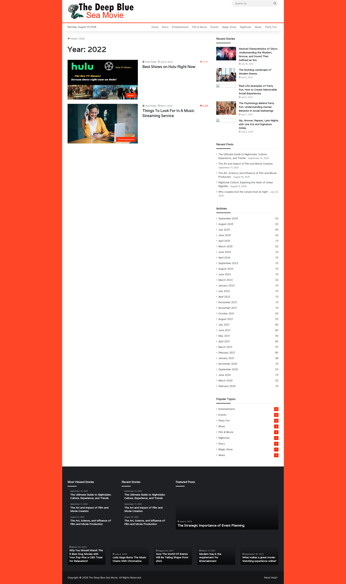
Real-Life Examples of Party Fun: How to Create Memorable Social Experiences (258, 89)
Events (214, 26)
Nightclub (245, 26)
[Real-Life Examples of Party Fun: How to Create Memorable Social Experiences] (226, 91)
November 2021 (227, 307)
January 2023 (226, 285)
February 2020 (227, 386)
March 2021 (225, 347)
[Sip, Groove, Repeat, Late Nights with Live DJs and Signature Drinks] (226, 125)
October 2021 (226, 313)
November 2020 (227, 363)
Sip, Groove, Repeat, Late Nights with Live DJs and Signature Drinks (258, 124)
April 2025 (224, 240)
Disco (165, 26)
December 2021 (227, 302)
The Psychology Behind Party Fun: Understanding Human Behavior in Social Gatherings (256, 106)
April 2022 (224, 296)
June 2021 (224, 330)
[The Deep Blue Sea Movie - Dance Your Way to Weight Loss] (102, 11)
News (221, 455)
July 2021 (223, 324)
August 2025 (225, 224)
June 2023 (224, 274)
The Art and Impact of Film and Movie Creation (245, 163)
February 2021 (226, 352)
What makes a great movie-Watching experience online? (259, 559)
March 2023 (225, 279)
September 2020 (228, 369)
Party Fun (271, 26)
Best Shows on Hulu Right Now (168, 66)
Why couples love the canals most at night (243, 191)
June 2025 (224, 235)
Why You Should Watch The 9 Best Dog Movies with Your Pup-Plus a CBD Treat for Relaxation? (86, 556)
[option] (227, 510)
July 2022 (224, 291)
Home (155, 26)
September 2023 (228, 263)
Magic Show (229, 26)
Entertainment (180, 26)
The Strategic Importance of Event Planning (211, 525)
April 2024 (224, 257)
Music (258, 26)
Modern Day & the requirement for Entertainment (210, 557)
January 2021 (226, 358)
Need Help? (271, 577)
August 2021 (225, 319)
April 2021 (224, 341)
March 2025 (225, 246)
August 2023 (225, 268)
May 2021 (224, 335)
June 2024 (224, 252)
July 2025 (224, 229)
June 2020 (224, 374)
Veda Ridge (150, 61)
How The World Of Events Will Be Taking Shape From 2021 (172, 557)
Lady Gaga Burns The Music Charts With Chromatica (129, 559)
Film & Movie (199, 26)
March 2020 (225, 380)
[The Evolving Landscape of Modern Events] (226, 74)
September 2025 (228, 218)
